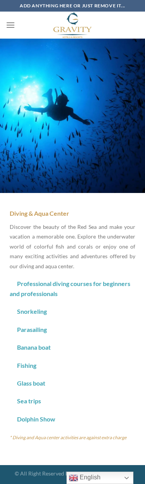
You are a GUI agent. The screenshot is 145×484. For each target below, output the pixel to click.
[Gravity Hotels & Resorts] (72, 25)
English (89, 477)
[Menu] (10, 24)
